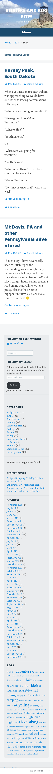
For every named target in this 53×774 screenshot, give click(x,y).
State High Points (35, 83)
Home (7, 42)
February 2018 (14, 558)
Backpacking (13, 412)
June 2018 (11, 544)
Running (11, 445)
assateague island (32, 676)
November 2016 (14, 597)
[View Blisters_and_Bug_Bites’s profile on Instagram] (15, 344)
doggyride (10, 713)
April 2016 (12, 620)
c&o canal (32, 695)
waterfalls (10, 754)
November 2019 (14, 504)
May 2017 (11, 577)
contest (30, 700)
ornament (10, 734)
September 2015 (15, 640)
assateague (21, 676)
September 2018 (15, 534)
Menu (26, 32)
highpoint (33, 717)
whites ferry (19, 754)
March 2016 (12, 624)
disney (36, 706)
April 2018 (12, 551)
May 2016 (11, 617)
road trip (15, 738)
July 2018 (11, 541)
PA (16, 734)
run (28, 738)
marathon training (19, 727)
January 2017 (13, 591)
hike (24, 722)
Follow (13, 385)
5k (7, 672)
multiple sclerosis (28, 730)
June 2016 (11, 614)
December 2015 (14, 630)
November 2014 (14, 657)
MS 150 (37, 727)
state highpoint (28, 746)
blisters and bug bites (26, 13)
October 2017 (13, 571)
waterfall (40, 751)
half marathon (12, 717)
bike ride (28, 685)
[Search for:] (20, 353)
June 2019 (11, 511)
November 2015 (14, 634)
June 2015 (11, 647)
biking (11, 695)
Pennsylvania (23, 734)
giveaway (41, 713)
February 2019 (14, 521)
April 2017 (12, 581)
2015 (17, 42)
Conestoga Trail (15, 425)
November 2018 (14, 528)
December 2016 (14, 594)
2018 (13, 672)
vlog (35, 751)
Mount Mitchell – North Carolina (23, 491)
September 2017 (15, 574)
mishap (30, 726)
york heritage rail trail (31, 754)
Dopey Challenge (25, 713)
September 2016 (15, 604)
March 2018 (12, 554)
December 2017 (14, 564)
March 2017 (12, 584)
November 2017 (14, 567)
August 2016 (13, 607)
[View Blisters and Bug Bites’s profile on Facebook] (8, 344)
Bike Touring (13, 419)
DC (31, 706)
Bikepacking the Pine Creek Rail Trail (26, 488)
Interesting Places (16, 439)
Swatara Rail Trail (15, 481)
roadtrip (23, 738)
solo (25, 743)
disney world (40, 710)
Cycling (10, 429)
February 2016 (14, 627)
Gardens (11, 432)
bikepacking (14, 686)
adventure (23, 671)
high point (13, 722)
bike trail (32, 690)
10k (10, 672)
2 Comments (14, 206)
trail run (16, 751)
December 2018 (14, 524)
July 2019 (11, 508)
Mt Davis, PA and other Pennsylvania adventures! (25, 236)
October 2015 (13, 637)
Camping (11, 422)
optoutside (39, 730)
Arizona (14, 676)
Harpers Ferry (21, 717)
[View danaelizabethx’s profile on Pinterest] (18, 344)
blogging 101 (21, 696)
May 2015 (11, 650)
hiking (33, 722)
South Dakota (31, 743)
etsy (35, 713)
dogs (15, 713)
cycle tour (11, 706)
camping (12, 700)
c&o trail (41, 695)
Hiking (10, 435)
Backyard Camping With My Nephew (25, 478)
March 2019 (12, 518)
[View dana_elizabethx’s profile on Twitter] (11, 344)
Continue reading (16, 199)
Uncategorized (14, 452)
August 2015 (13, 644)
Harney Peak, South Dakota (19, 73)
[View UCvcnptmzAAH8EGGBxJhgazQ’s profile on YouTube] (22, 344)
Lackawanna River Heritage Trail (23, 485)
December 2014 (14, 653)
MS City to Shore (15, 730)
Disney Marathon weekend (24, 710)
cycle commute (38, 700)
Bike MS (11, 415)
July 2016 (11, 610)
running (18, 742)
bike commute (38, 681)
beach (23, 681)
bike (29, 680)
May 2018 (11, 548)
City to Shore (23, 700)
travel (22, 750)
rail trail (34, 734)
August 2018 (13, 538)
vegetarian (29, 751)
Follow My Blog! (19, 362)
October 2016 (13, 601)
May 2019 (11, 515)
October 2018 (13, 531)
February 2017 (14, 587)
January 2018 (13, 561)
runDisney (12, 442)
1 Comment (13, 313)
